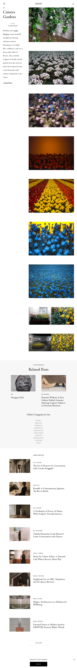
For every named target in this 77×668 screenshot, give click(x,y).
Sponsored (39, 530)
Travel (35, 485)
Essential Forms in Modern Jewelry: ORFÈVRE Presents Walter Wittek (49, 626)
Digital (38, 421)
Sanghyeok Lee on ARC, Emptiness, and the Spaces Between (49, 580)
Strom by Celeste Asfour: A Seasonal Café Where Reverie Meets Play (49, 558)
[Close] (74, 659)
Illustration (38, 428)
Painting (46, 394)
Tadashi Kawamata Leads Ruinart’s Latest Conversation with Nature (48, 535)
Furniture (41, 576)
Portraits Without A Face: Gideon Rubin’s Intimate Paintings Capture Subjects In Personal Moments (53, 401)
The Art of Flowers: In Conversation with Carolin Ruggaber (49, 467)
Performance (38, 438)
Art (4, 8)
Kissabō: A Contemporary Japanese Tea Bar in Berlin (48, 490)
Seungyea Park (17, 397)
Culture (39, 598)
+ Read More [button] (7, 83)
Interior (40, 553)
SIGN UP (38, 664)
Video (38, 443)
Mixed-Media (38, 433)
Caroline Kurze (12, 26)
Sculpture (38, 440)
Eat (38, 485)
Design (35, 553)
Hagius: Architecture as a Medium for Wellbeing (50, 603)
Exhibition (39, 425)
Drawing (38, 423)
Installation (38, 430)
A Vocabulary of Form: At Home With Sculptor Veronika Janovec (47, 512)
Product (40, 621)
